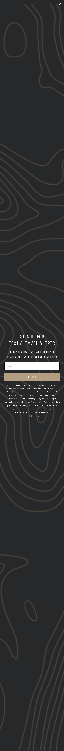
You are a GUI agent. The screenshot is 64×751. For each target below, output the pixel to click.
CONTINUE (32, 377)
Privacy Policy (37, 402)
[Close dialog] (60, 4)
